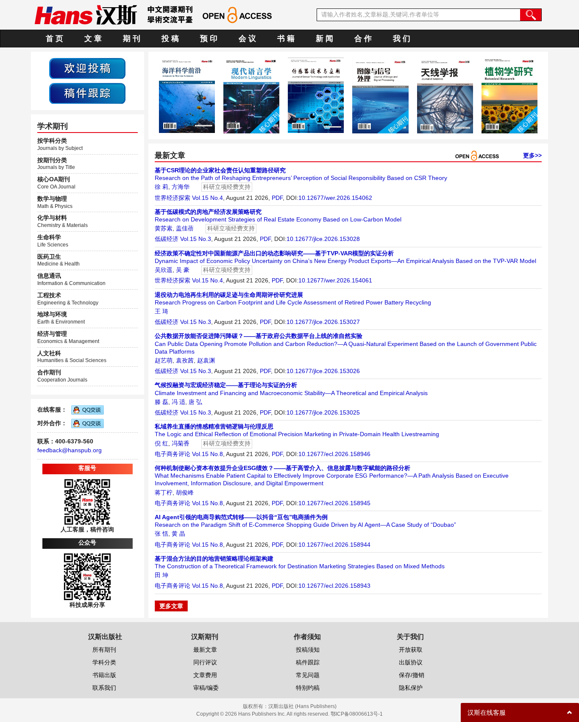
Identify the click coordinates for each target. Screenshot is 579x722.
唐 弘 (195, 401)
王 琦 (161, 311)
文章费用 (205, 675)
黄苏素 (164, 228)
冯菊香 (180, 443)
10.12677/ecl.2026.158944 (334, 544)
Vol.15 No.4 (207, 197)
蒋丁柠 (164, 492)
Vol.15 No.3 (195, 238)
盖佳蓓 (185, 228)
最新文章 (205, 649)
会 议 (247, 38)
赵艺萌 (164, 360)
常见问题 (308, 675)
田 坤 (161, 575)
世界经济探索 (172, 197)
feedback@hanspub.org (69, 450)
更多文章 (171, 606)
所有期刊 (104, 649)
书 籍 (286, 38)
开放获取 (411, 649)
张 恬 (161, 533)
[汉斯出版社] (85, 14)
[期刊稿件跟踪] (87, 92)
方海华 (180, 186)
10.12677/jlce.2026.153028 (323, 238)
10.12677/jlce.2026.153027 (323, 321)
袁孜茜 (185, 360)
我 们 (401, 38)
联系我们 (104, 687)
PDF (277, 197)
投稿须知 (308, 649)
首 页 (54, 38)
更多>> (532, 155)
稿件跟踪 (308, 662)
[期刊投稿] (87, 67)
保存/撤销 (411, 675)
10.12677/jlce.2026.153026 (323, 371)
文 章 (93, 38)
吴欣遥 (164, 269)
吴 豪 (182, 269)
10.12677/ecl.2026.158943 (334, 585)
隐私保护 (411, 687)
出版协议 (411, 662)
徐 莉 (161, 186)
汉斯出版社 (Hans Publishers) (302, 706)
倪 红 (161, 443)
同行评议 (205, 662)
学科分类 (104, 662)
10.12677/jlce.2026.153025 (323, 412)
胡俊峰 (185, 492)
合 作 (363, 38)
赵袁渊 (206, 360)
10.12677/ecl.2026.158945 (334, 503)
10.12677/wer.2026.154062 (335, 197)
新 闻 (324, 38)
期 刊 (131, 38)
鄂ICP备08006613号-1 (357, 714)
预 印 (208, 38)
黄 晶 (178, 533)
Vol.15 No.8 (207, 454)
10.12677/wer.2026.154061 (335, 280)
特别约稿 (308, 687)
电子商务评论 (172, 454)
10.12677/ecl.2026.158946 (334, 454)
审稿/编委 (206, 687)
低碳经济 (166, 238)
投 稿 (170, 38)
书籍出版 (104, 675)
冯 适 (178, 401)
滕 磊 (161, 401)
